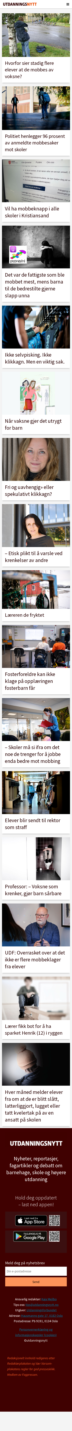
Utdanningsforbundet (41, 1310)
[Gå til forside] (20, 4)
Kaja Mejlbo (49, 1299)
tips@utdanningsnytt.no (42, 1305)
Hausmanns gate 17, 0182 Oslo (42, 1316)
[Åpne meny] (67, 4)
